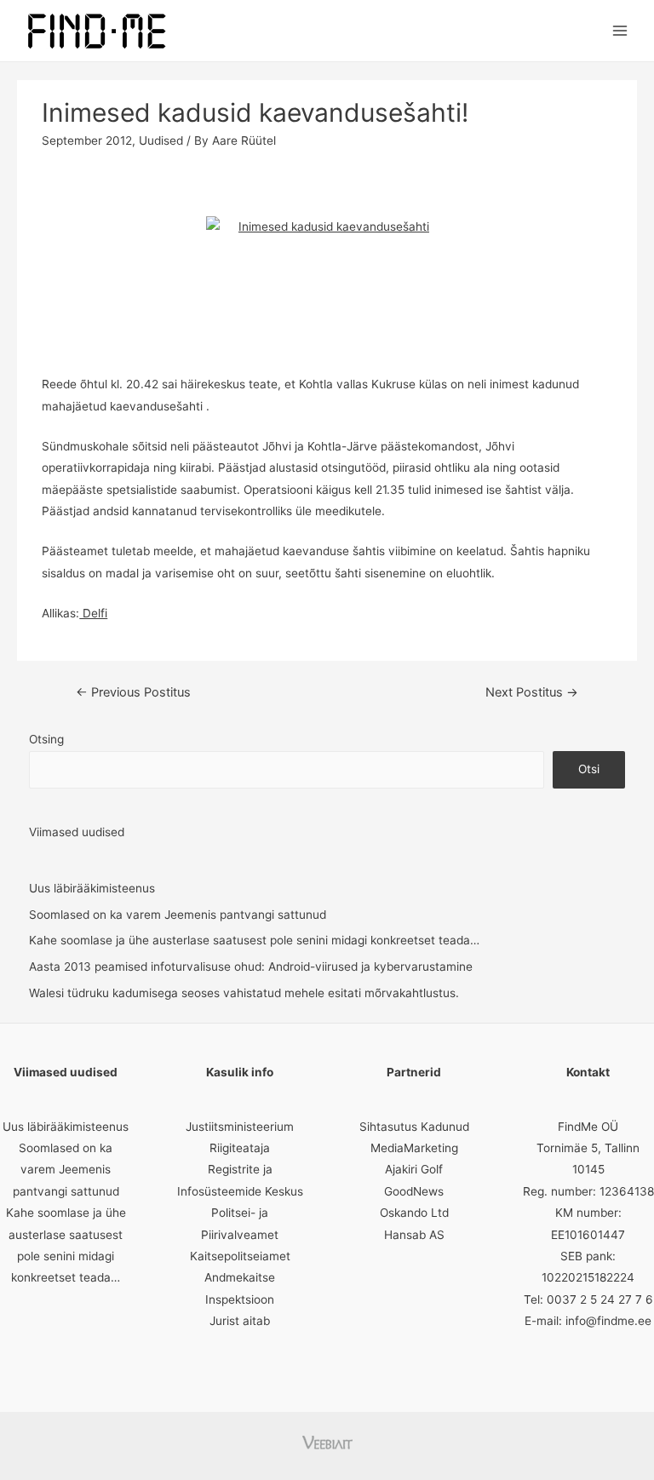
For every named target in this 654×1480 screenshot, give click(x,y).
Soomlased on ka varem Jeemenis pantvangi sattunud (177, 914)
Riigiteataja (239, 1148)
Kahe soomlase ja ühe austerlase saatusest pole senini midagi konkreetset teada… (254, 940)
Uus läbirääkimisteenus (92, 888)
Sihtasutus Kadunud (414, 1126)
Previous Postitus (133, 692)
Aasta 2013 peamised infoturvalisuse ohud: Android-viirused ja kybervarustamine (251, 966)
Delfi (93, 613)
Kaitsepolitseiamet (240, 1256)
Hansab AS (414, 1235)
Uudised (161, 140)
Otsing (46, 739)
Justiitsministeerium (240, 1126)
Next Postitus (531, 692)
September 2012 (87, 140)
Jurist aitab (239, 1321)
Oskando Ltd (414, 1212)
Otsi (589, 769)
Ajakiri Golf (414, 1169)
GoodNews (414, 1191)
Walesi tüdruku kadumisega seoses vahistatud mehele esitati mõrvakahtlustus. (244, 993)
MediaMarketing (414, 1148)
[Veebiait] (327, 1441)
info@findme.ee (608, 1321)
